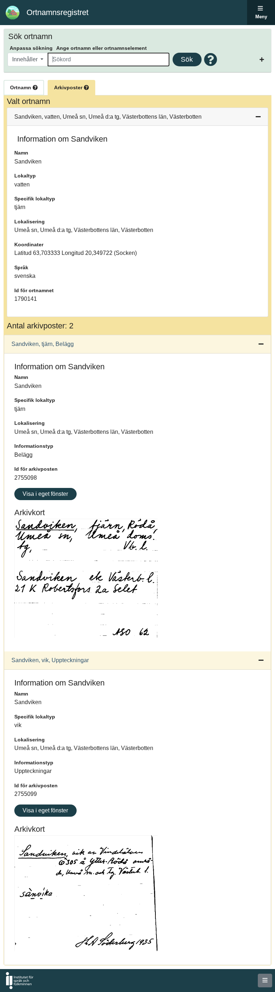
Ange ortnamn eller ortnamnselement (101, 48)
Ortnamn (21, 87)
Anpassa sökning (31, 48)
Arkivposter (69, 87)
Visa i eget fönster (45, 494)
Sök (187, 59)
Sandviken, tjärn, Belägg (42, 344)
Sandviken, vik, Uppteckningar (50, 660)
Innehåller (25, 59)
